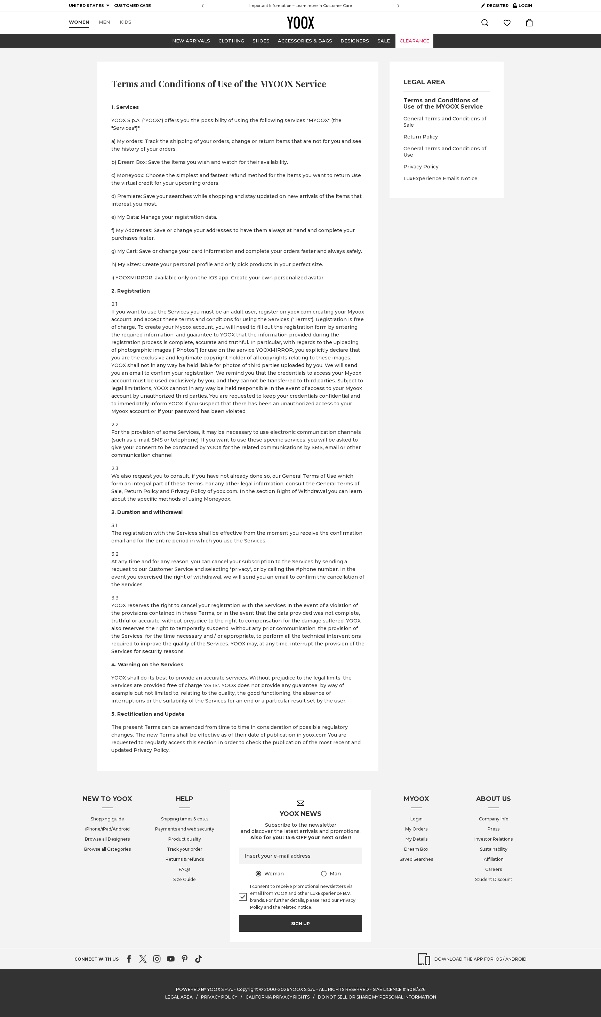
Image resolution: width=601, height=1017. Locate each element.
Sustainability (493, 849)
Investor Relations (493, 839)
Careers (493, 869)
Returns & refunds (185, 859)
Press (493, 829)
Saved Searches (416, 859)
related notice (296, 907)
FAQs (184, 869)
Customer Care (337, 5)
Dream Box (416, 849)
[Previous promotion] (202, 6)
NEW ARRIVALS (191, 40)
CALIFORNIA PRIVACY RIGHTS (278, 997)
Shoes (261, 40)
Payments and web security (184, 829)
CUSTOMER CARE (132, 5)
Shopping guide (107, 818)
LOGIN (522, 7)
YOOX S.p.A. (302, 989)
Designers (354, 40)
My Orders (416, 829)
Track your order (184, 849)
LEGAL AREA (179, 997)
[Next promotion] (398, 6)
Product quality (184, 839)
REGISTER (497, 5)
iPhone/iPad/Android (107, 829)
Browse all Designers (107, 839)
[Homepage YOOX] (300, 22)
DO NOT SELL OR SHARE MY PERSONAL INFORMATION (377, 997)
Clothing (231, 40)
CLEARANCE (414, 40)
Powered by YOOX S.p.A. (204, 989)
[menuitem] (79, 22)
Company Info (493, 818)
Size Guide (184, 879)
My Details (416, 839)
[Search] (485, 23)
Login (416, 818)
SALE (383, 40)
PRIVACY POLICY (219, 997)
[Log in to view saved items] (507, 23)
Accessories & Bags (305, 40)
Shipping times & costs (184, 818)
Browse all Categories (107, 849)
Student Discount (493, 879)
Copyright (247, 989)
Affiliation (494, 859)
